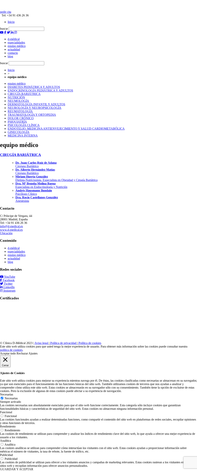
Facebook (9, 280)
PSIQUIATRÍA (17, 121)
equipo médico (17, 83)
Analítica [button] (5, 440)
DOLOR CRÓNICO (21, 118)
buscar (4, 28)
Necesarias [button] (6, 394)
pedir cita (5, 11)
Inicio (11, 22)
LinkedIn (9, 287)
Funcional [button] (6, 412)
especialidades (16, 251)
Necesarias (11, 398)
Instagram (9, 290)
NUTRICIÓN (16, 97)
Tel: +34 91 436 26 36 (14, 15)
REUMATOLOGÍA (20, 111)
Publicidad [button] (6, 455)
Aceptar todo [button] (8, 353)
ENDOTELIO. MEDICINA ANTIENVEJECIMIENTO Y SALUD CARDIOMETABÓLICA (66, 128)
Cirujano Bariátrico (36, 164)
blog (10, 262)
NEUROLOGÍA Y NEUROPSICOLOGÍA (34, 107)
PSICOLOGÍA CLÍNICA (24, 125)
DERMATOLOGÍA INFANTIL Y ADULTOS (36, 104)
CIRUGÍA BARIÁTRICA (24, 94)
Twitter (8, 283)
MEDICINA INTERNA (23, 135)
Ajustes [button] (33, 353)
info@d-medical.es (11, 226)
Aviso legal (41, 343)
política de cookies (11, 350)
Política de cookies (89, 343)
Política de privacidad (63, 343)
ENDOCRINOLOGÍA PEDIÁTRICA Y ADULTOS (40, 90)
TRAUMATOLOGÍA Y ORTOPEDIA (32, 114)
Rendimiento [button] (8, 426)
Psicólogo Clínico (33, 192)
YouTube (9, 276)
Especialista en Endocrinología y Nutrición (41, 185)
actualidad (14, 258)
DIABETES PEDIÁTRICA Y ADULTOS (34, 87)
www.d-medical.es (11, 229)
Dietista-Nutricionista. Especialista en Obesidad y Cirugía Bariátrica (56, 178)
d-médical (14, 248)
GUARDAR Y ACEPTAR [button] (16, 469)
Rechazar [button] (22, 353)
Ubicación (6, 233)
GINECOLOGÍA (18, 132)
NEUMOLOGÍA (18, 100)
